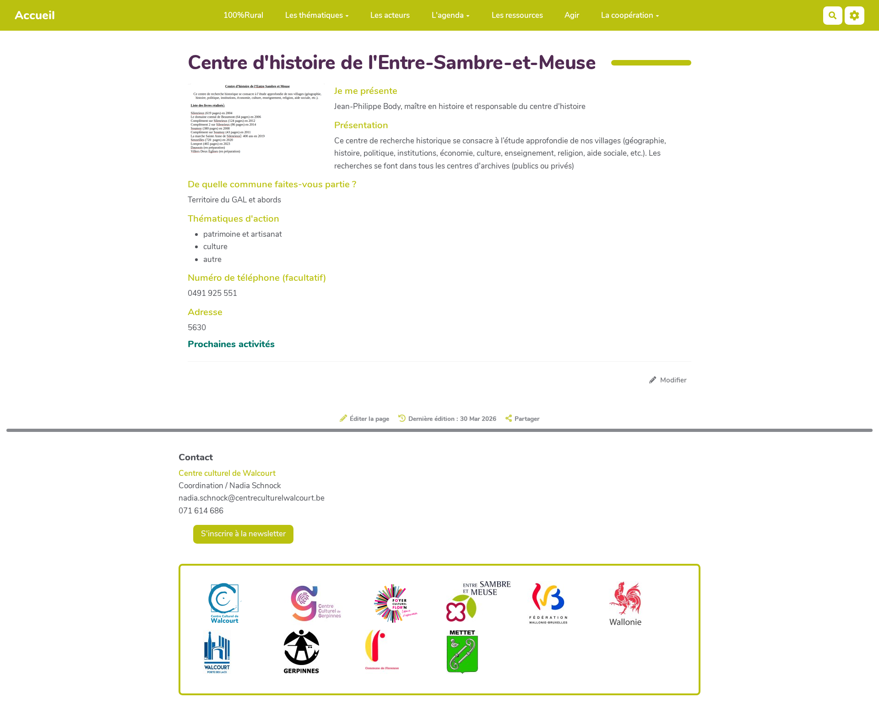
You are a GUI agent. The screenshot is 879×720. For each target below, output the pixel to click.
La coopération (627, 15)
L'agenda (448, 15)
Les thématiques (314, 15)
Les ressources (517, 15)
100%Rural (243, 15)
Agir (571, 15)
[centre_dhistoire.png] (261, 124)
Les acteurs (390, 15)
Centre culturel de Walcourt (227, 473)
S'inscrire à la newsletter (243, 534)
